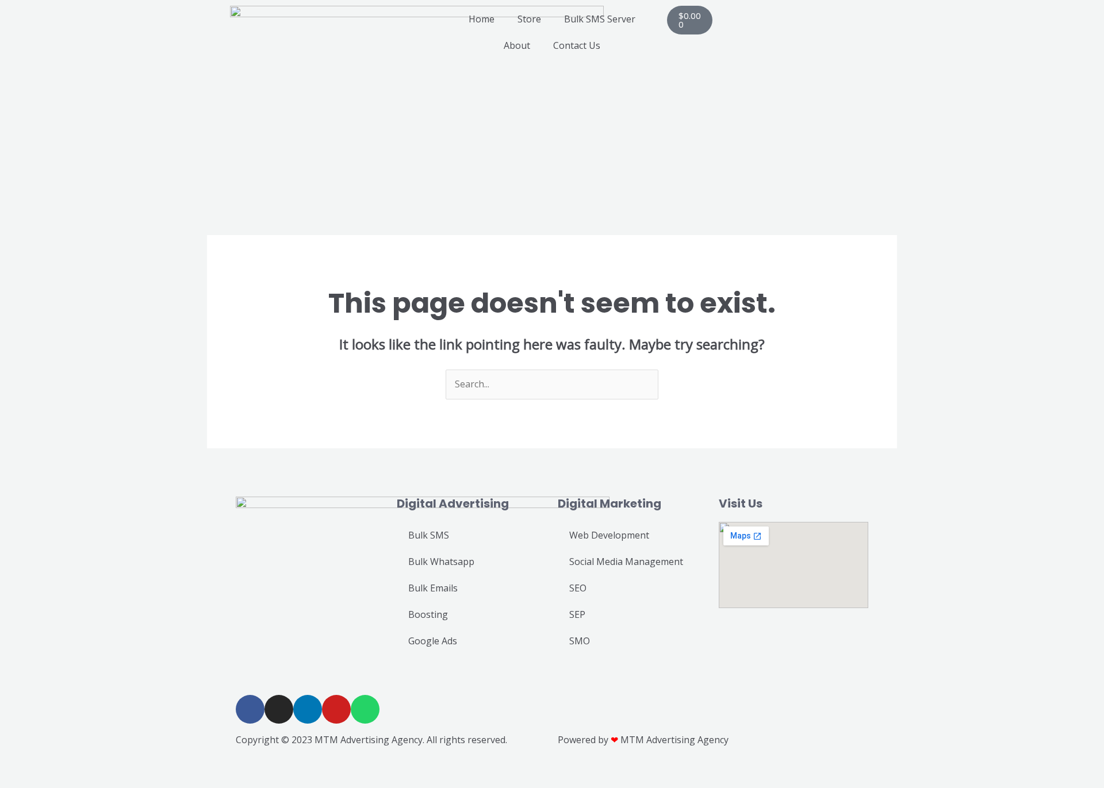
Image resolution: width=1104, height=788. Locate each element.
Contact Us (576, 45)
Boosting (428, 614)
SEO (577, 588)
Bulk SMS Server (599, 19)
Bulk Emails (433, 588)
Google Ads (432, 641)
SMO (579, 641)
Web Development (609, 535)
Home (481, 19)
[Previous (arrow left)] (11, 782)
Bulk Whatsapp (441, 561)
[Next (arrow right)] (36, 782)
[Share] (62, 766)
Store (529, 19)
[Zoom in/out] (11, 766)
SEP (577, 614)
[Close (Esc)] (87, 766)
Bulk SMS (428, 535)
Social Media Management (626, 561)
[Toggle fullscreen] (36, 766)
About (517, 45)
